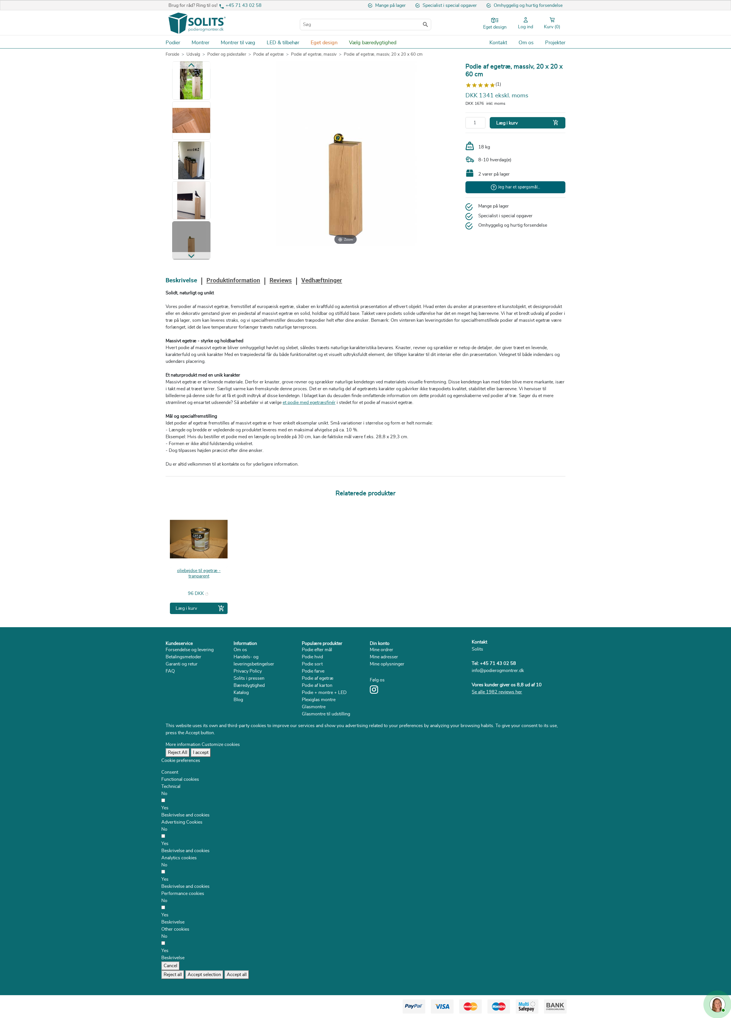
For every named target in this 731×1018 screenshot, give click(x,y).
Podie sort (312, 664)
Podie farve (313, 671)
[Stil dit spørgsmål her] (716, 1003)
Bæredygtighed (249, 685)
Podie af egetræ (318, 678)
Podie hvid (312, 657)
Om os (240, 649)
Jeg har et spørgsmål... (519, 187)
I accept (200, 752)
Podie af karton (317, 685)
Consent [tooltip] (169, 772)
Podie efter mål (317, 649)
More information (183, 744)
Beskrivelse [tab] (181, 280)
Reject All (177, 752)
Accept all (237, 974)
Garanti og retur (182, 664)
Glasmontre (314, 707)
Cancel (170, 965)
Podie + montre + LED (324, 692)
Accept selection (204, 974)
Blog (238, 699)
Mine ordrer (381, 649)
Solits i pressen (249, 678)
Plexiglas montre (319, 699)
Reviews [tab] (281, 280)
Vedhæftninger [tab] (321, 280)
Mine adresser (384, 657)
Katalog (241, 692)
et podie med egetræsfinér (309, 402)
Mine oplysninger (387, 664)
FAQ (170, 671)
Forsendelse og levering (190, 649)
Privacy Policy (248, 671)
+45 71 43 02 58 (244, 5)
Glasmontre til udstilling (326, 714)
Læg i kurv (527, 123)
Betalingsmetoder (183, 657)
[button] (185, 815)
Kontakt (479, 642)
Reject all (173, 974)
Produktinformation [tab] (233, 280)
